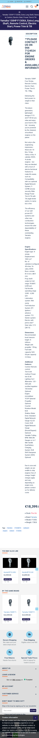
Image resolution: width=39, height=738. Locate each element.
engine (5, 531)
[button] (2, 569)
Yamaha (34, 517)
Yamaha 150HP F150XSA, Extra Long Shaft (29, 612)
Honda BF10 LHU (27, 572)
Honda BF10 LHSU (10, 572)
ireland (12, 531)
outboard (26, 528)
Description (31, 34)
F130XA (18, 531)
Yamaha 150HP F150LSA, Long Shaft (11, 612)
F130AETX (18, 528)
